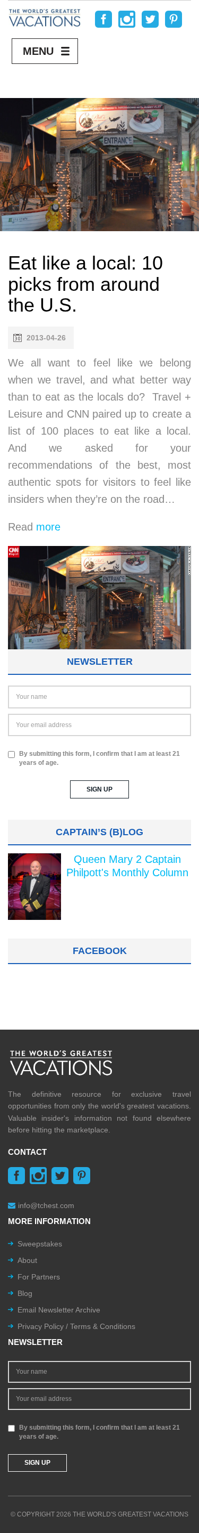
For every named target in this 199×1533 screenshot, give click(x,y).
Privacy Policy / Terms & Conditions (76, 1326)
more (48, 527)
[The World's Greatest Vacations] (44, 17)
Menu (38, 51)
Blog (25, 1293)
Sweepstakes (40, 1244)
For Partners (39, 1277)
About (27, 1260)
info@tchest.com (46, 1205)
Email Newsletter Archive (59, 1310)
